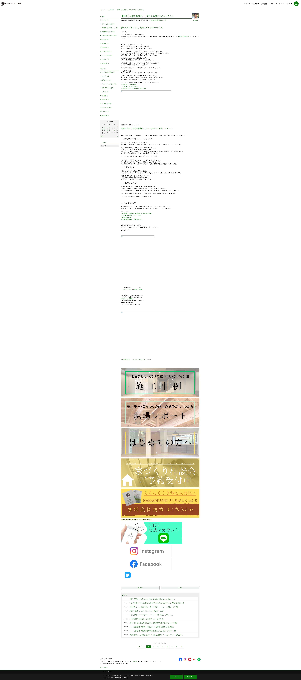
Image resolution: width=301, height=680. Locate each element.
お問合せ (289, 4)
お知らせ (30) (105, 39)
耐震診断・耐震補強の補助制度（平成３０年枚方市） (137, 213)
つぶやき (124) (105, 20)
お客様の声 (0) (105, 47)
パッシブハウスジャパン (139, 359)
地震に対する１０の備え (129, 84)
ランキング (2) (105, 59)
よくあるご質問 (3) (106, 51)
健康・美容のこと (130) (108, 88)
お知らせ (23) (105, 91)
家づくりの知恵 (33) (107, 55)
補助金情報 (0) (105, 115)
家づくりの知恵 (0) (106, 107)
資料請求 (264, 4)
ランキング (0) (105, 111)
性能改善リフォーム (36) (108, 31)
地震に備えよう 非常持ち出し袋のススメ (134, 88)
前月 (102, 136)
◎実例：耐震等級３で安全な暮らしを (131, 219)
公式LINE (273, 4)
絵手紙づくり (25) (106, 80)
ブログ (281, 4)
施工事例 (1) (105, 95)
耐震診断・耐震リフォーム (158, 20)
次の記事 (180, 587)
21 (114, 130)
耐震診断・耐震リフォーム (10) (110, 28)
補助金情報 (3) (105, 63)
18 (107, 130)
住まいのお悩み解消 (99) (108, 72)
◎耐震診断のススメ (126, 217)
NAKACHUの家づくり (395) (109, 35)
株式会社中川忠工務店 (127, 299)
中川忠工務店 (182, 36)
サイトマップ (105, 667)
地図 (135, 661)
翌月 (117, 136)
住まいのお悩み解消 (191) (108, 24)
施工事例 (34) (105, 43)
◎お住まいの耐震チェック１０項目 (131, 215)
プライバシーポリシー (140, 675)
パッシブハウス (126, 289)
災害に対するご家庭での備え (130, 86)
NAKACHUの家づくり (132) (109, 84)
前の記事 (140, 587)
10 (104, 129)
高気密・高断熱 (138, 289)
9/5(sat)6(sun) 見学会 (251, 4)
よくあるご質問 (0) (106, 103)
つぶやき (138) (105, 76)
